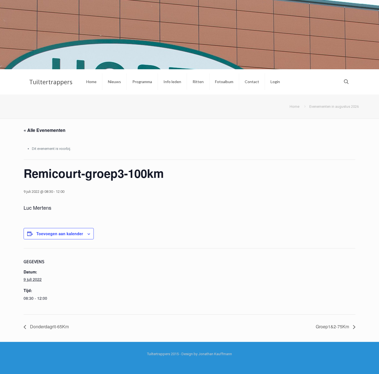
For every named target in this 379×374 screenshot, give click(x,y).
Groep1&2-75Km (333, 326)
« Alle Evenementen (44, 130)
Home (294, 106)
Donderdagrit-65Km (49, 326)
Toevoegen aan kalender (59, 233)
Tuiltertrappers (50, 82)
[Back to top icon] (352, 362)
